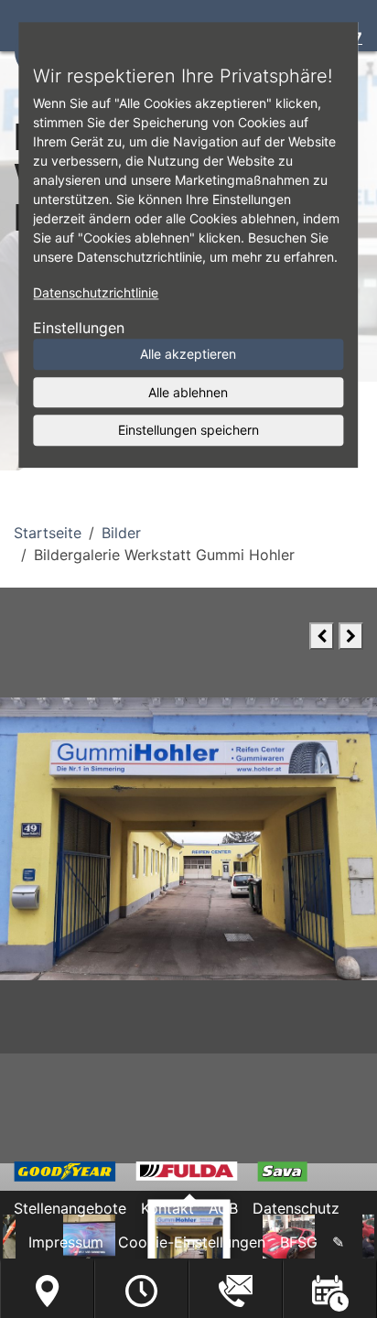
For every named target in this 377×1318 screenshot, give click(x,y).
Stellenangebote (70, 1208)
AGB (223, 1208)
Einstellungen (78, 328)
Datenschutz (296, 1208)
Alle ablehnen (188, 392)
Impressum (65, 1242)
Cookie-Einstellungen (191, 1242)
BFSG (299, 1242)
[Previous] (321, 636)
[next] (351, 636)
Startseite (47, 533)
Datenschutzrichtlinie (95, 292)
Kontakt (167, 1208)
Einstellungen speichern (188, 430)
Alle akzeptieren (188, 354)
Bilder (121, 533)
